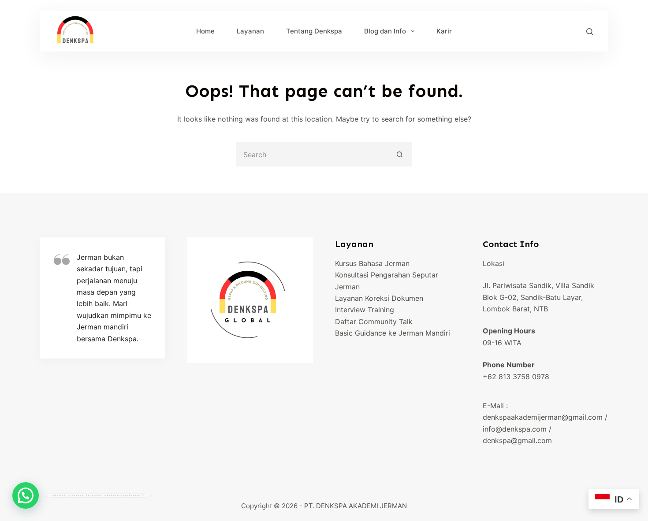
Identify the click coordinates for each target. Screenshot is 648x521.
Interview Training (364, 309)
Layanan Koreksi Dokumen (379, 298)
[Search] (589, 31)
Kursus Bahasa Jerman (372, 263)
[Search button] (400, 154)
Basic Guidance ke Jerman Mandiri (392, 333)
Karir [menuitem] (444, 31)
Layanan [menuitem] (250, 31)
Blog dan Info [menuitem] (385, 31)
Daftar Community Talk (374, 321)
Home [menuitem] (205, 31)
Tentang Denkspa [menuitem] (314, 31)
